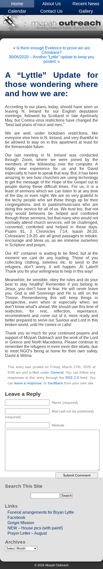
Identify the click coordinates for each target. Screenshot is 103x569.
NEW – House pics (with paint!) (35, 528)
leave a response (28, 383)
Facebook (16, 517)
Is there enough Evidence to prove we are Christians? (53, 50)
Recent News (85, 3)
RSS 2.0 (72, 378)
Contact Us (51, 11)
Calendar (17, 11)
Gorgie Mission (21, 523)
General (57, 372)
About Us (51, 3)
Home (17, 3)
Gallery (86, 11)
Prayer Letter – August (27, 533)
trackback (55, 383)
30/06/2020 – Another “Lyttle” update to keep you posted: (51, 59)
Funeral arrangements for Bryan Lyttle (41, 512)
